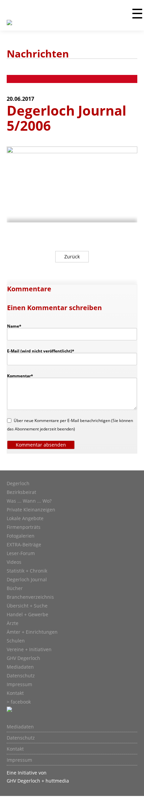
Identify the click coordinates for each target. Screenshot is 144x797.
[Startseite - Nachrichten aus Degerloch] (9, 26)
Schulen (16, 641)
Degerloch (18, 483)
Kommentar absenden (41, 445)
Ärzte (12, 623)
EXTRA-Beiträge (24, 545)
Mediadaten (20, 667)
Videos (14, 562)
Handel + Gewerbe (27, 615)
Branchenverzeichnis (30, 597)
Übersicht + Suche (27, 606)
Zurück (72, 256)
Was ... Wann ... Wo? (29, 501)
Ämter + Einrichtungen (32, 632)
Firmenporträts (24, 527)
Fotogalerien (20, 536)
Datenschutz (21, 676)
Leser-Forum (21, 553)
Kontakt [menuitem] (15, 749)
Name (17, 326)
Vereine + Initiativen (29, 649)
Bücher (15, 588)
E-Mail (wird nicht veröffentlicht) (40, 351)
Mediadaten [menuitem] (20, 727)
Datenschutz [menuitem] (21, 738)
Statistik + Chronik (27, 571)
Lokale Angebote (25, 518)
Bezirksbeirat (21, 492)
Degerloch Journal (27, 580)
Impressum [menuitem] (19, 760)
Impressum (19, 684)
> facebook (19, 702)
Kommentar (20, 376)
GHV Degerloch (23, 658)
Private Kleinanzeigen (31, 510)
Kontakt (15, 693)
